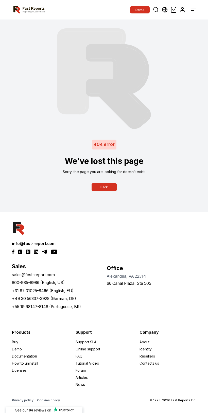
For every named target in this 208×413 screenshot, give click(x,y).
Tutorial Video (87, 363)
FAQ (79, 356)
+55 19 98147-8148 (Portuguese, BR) (46, 306)
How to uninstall (25, 363)
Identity (146, 349)
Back (104, 187)
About (144, 342)
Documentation (24, 356)
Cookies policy (48, 400)
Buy (15, 342)
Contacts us (149, 363)
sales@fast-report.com (33, 274)
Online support (88, 349)
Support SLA (86, 342)
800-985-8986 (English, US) (38, 282)
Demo (140, 10)
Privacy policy (22, 400)
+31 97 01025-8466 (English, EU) (43, 290)
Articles (82, 377)
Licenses (19, 370)
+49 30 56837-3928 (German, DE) (44, 298)
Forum (81, 370)
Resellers (147, 356)
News (80, 384)
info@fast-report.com (34, 243)
